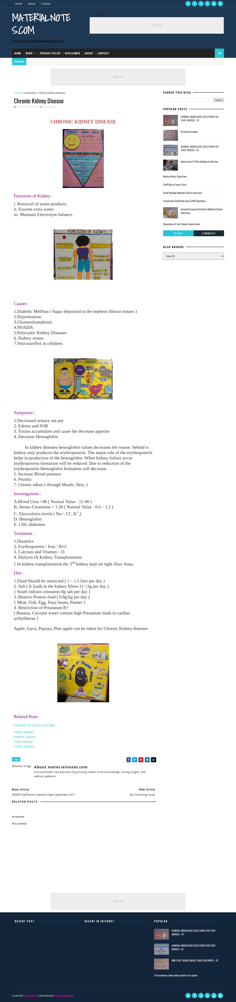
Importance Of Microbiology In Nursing (199, 161)
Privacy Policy (50, 53)
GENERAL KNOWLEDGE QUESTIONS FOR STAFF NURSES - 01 (199, 118)
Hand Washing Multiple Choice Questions (182, 193)
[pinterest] (220, 3)
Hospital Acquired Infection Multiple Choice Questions (202, 211)
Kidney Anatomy (24, 732)
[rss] (207, 3)
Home (18, 3)
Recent (178, 233)
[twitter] (188, 3)
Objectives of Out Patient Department (181, 224)
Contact (46, 3)
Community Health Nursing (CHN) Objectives (184, 201)
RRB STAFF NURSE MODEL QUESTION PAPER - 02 (195, 960)
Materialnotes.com (41, 23)
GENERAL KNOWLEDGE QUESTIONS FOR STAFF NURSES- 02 (199, 148)
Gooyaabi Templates (64, 995)
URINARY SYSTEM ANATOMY (34, 725)
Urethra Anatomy (24, 746)
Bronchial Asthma (189, 131)
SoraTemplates (30, 995)
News (29, 53)
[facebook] (194, 3)
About (31, 3)
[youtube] (214, 3)
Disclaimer (72, 53)
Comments (209, 233)
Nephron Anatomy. (25, 736)
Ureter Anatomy (23, 741)
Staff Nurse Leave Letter (175, 184)
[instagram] (201, 3)
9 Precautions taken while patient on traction (175, 975)
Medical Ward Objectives (175, 176)
